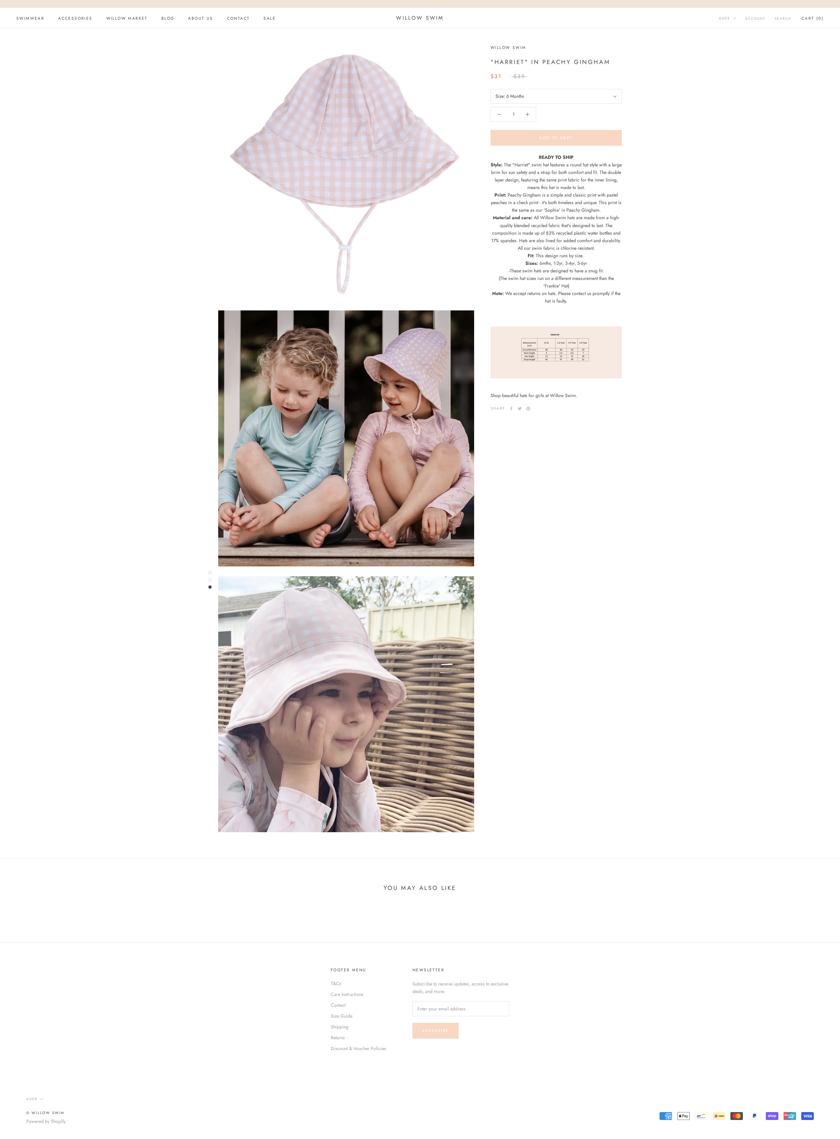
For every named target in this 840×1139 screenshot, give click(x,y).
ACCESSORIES (75, 18)
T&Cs (336, 983)
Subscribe (435, 1031)
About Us (200, 18)
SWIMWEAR (30, 18)
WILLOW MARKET (127, 18)
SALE (269, 18)
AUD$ (724, 18)
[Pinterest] (528, 409)
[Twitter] (520, 409)
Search (783, 18)
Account (755, 18)
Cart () (813, 18)
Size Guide (341, 1016)
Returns (338, 1037)
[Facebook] (511, 409)
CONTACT (238, 18)
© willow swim (45, 1112)
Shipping (339, 1026)
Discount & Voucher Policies (358, 1048)
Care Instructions (347, 994)
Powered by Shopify (46, 1121)
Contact (338, 1005)
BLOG (168, 18)
